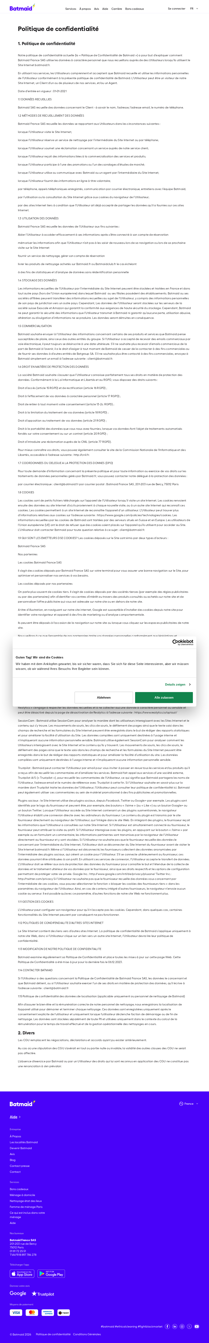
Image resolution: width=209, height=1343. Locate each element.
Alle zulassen (164, 697)
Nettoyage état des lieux (26, 1201)
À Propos (15, 1136)
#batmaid (107, 1326)
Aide (105, 8)
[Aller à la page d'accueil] (23, 1102)
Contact (15, 1171)
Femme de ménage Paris (26, 1206)
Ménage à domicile (22, 1195)
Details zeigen (175, 684)
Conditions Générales (87, 1334)
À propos (85, 8)
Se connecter (176, 8)
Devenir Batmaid (21, 1148)
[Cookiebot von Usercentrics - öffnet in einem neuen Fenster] (175, 642)
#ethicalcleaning (126, 1326)
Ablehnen (104, 697)
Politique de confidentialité (53, 1334)
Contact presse (20, 1165)
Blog (13, 1160)
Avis (96, 8)
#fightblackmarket (150, 1326)
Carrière (116, 8)
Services (70, 8)
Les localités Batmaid (24, 1142)
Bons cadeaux (134, 8)
